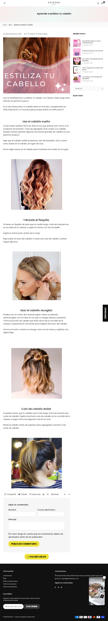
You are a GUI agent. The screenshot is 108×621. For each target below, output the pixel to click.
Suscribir (31, 606)
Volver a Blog (37, 556)
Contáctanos (7, 576)
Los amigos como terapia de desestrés (92, 78)
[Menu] (4, 3)
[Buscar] (102, 88)
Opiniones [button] (105, 313)
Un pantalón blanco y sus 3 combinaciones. (91, 42)
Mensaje (12, 519)
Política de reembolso (10, 587)
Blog (10, 25)
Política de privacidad (10, 581)
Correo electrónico (46, 509)
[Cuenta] (98, 3)
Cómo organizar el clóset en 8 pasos (92, 69)
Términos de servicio (9, 584)
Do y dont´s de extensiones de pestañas (92, 60)
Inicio (5, 25)
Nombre (12, 509)
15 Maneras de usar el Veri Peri (92, 51)
